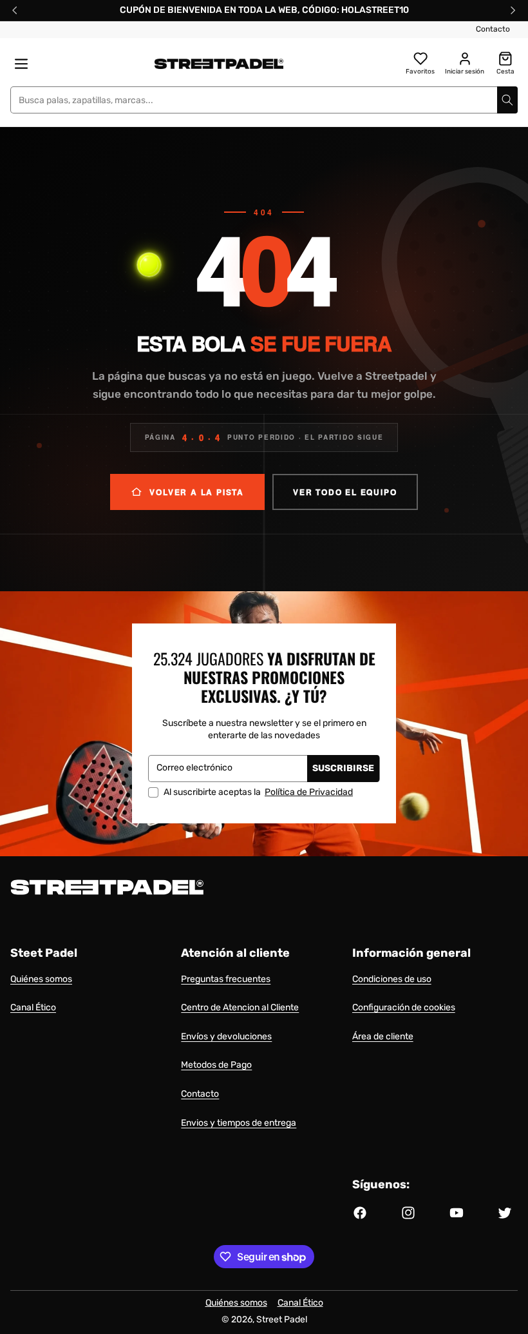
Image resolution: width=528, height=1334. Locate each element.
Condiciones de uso (391, 979)
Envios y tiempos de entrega (238, 1122)
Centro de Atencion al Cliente (240, 1007)
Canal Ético (33, 1007)
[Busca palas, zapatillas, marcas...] (507, 99)
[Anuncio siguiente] (513, 10)
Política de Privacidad (309, 792)
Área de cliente (382, 1036)
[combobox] (264, 100)
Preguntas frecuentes (225, 979)
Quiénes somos (41, 979)
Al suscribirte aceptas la (258, 792)
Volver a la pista (196, 492)
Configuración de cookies (403, 1007)
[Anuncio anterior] (15, 10)
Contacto (493, 29)
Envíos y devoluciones (226, 1036)
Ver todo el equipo (345, 492)
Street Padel (281, 1319)
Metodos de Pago (216, 1064)
